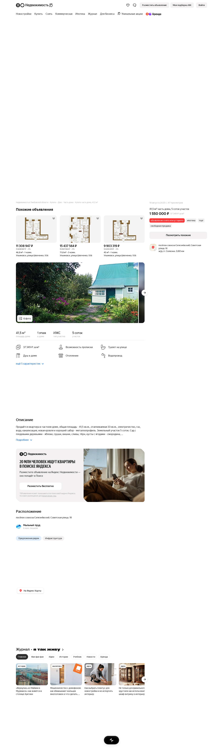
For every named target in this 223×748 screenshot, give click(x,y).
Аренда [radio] (104, 657)
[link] (201, 5)
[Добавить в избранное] (53, 218)
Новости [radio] (91, 657)
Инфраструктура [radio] (53, 538)
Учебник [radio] (77, 657)
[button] (134, 5)
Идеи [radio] (51, 657)
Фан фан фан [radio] (37, 657)
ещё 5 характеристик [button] (28, 363)
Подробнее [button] (22, 439)
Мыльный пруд (31, 525)
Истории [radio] (63, 657)
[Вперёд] (145, 293)
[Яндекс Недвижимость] (34, 5)
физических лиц (49, 496)
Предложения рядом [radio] (28, 538)
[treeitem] (24, 14)
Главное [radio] (22, 657)
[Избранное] (128, 5)
